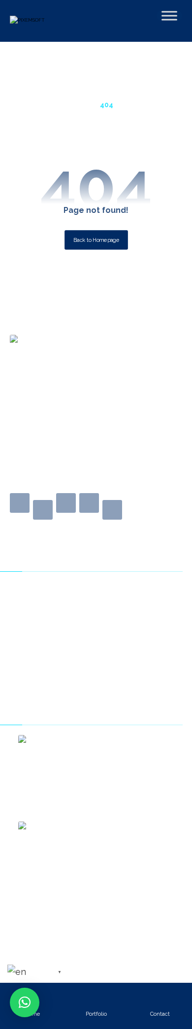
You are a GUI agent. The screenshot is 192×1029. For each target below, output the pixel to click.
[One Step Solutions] (50, 24)
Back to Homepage (96, 240)
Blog (22, 620)
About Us (30, 589)
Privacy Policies (40, 635)
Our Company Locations (56, 650)
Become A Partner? (47, 665)
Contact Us (33, 604)
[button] (20, 503)
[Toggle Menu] (169, 15)
